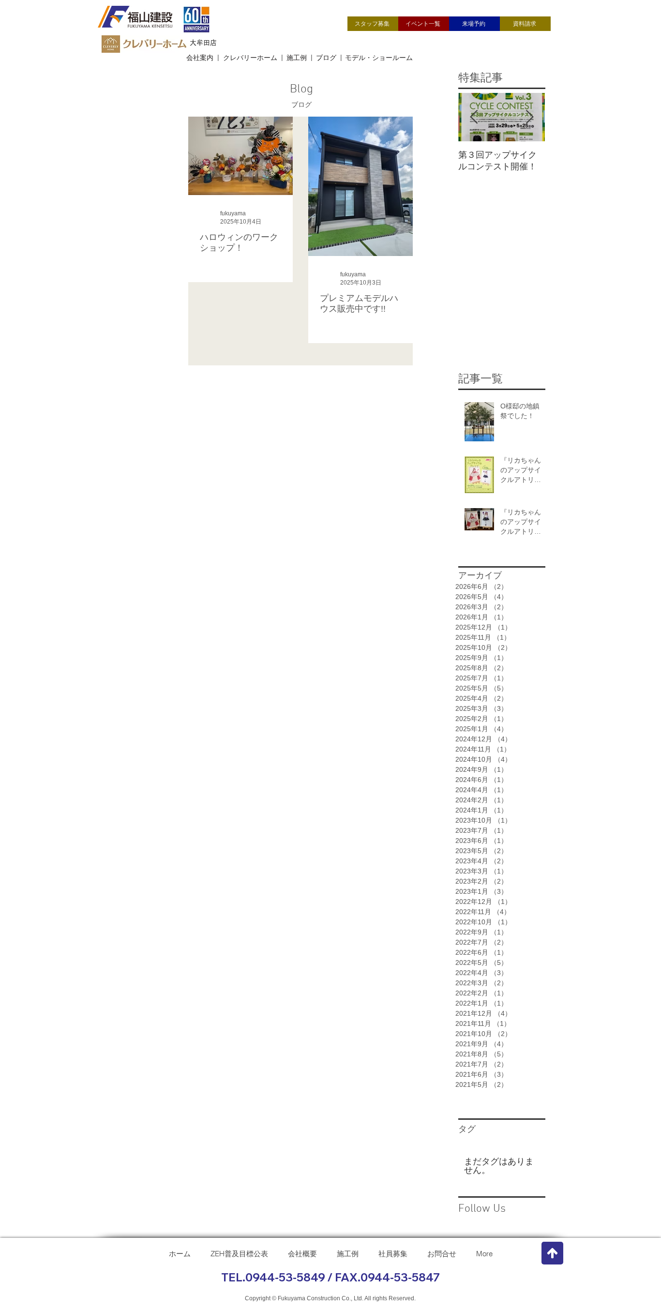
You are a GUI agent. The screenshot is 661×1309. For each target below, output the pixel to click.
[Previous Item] (473, 117)
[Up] (552, 1253)
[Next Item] (529, 117)
